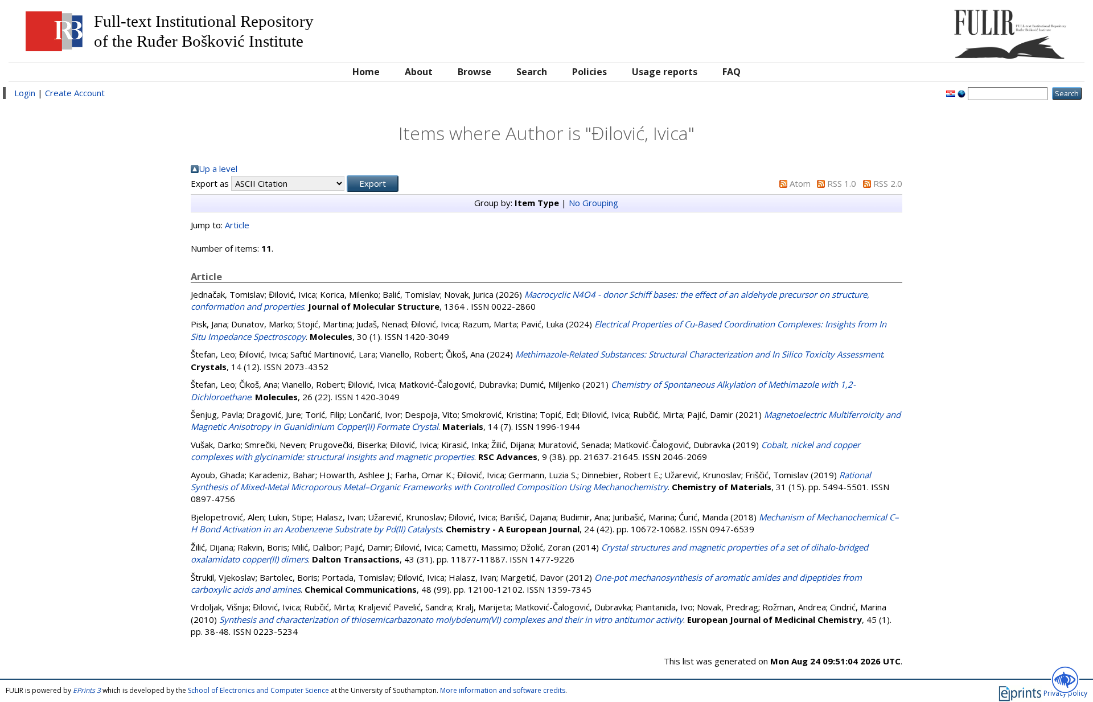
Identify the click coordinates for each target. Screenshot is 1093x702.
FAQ (731, 71)
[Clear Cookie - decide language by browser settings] (961, 92)
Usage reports (664, 71)
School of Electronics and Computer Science (258, 690)
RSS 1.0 (841, 183)
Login (24, 92)
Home (366, 71)
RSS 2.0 (887, 183)
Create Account (75, 92)
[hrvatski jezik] (950, 92)
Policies (589, 71)
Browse (474, 71)
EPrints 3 (87, 690)
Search (531, 71)
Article (237, 225)
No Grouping (593, 202)
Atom (800, 183)
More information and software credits (502, 690)
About (419, 71)
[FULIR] (943, 30)
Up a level (218, 168)
